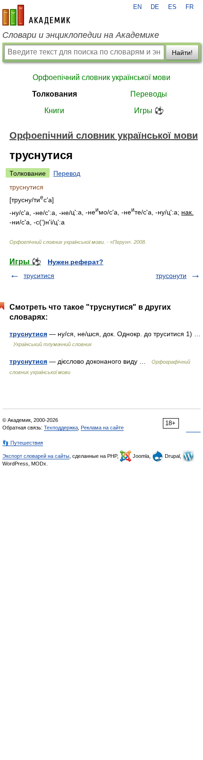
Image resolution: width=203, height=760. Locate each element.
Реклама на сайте (102, 427)
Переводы (148, 94)
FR (190, 7)
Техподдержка (61, 427)
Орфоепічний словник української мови (101, 77)
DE (155, 7)
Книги (54, 111)
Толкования (54, 94)
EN (137, 7)
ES (172, 7)
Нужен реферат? (75, 262)
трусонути (171, 275)
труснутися (28, 334)
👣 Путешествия (22, 443)
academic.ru (36, 15)
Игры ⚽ (149, 111)
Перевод (66, 173)
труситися (39, 275)
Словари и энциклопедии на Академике (80, 35)
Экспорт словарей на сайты (35, 456)
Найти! (182, 52)
